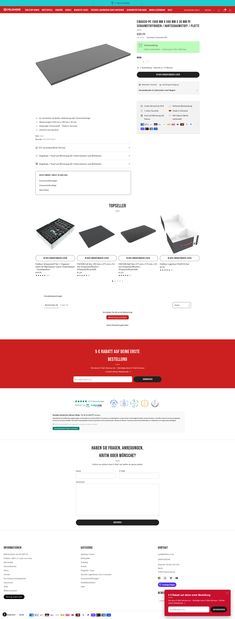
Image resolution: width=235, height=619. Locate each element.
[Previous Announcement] (93, 3)
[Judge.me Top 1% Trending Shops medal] (145, 403)
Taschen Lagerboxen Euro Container (107, 10)
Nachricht (80, 482)
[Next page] (199, 234)
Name (78, 471)
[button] (4, 614)
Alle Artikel (44, 190)
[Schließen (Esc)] (227, 593)
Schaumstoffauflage (47, 185)
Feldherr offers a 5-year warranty (18, 558)
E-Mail (122, 471)
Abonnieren (219, 609)
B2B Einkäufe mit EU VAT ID (16, 554)
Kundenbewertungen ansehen (66, 428)
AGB (6, 586)
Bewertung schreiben (117, 317)
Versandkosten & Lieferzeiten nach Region (157, 90)
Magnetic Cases (81, 10)
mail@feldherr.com (166, 554)
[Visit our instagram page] (165, 578)
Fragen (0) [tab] (64, 305)
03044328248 (164, 559)
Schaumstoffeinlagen (137, 10)
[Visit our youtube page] (177, 578)
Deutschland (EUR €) (192, 10)
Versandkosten (10, 566)
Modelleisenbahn (157, 10)
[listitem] (118, 3)
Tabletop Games (32, 10)
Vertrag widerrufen (14, 597)
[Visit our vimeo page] (171, 578)
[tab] (112, 281)
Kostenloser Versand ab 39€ (157, 37)
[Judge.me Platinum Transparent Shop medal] (134, 403)
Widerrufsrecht (10, 590)
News (6, 570)
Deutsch (208, 10)
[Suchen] (219, 10)
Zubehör (59, 10)
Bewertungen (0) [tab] (51, 305)
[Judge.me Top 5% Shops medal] (155, 403)
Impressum (8, 582)
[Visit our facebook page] (159, 578)
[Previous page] (35, 234)
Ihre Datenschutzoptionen (15, 578)
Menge (139, 57)
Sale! (170, 10)
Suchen (7, 574)
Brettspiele (47, 10)
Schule (68, 10)
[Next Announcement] (141, 3)
